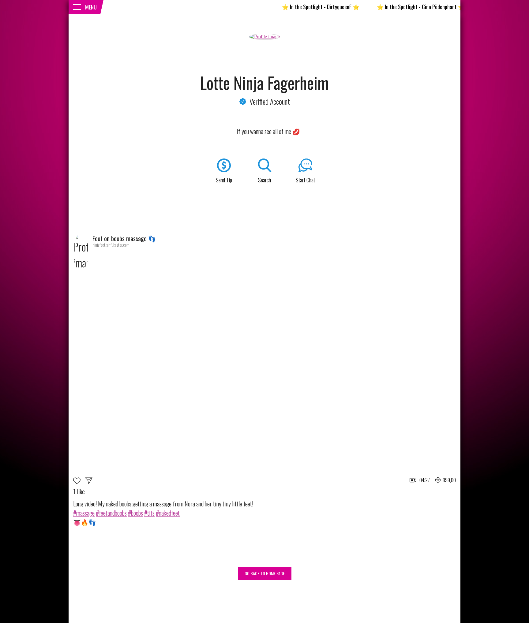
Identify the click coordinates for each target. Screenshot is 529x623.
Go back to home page (265, 573)
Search (264, 180)
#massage (84, 512)
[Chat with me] (88, 481)
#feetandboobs (111, 512)
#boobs (135, 512)
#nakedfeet (168, 512)
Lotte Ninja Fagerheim (264, 82)
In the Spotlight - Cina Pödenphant (406, 7)
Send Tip (224, 180)
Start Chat (305, 180)
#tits (149, 512)
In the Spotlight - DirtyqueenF (306, 7)
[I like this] (79, 481)
